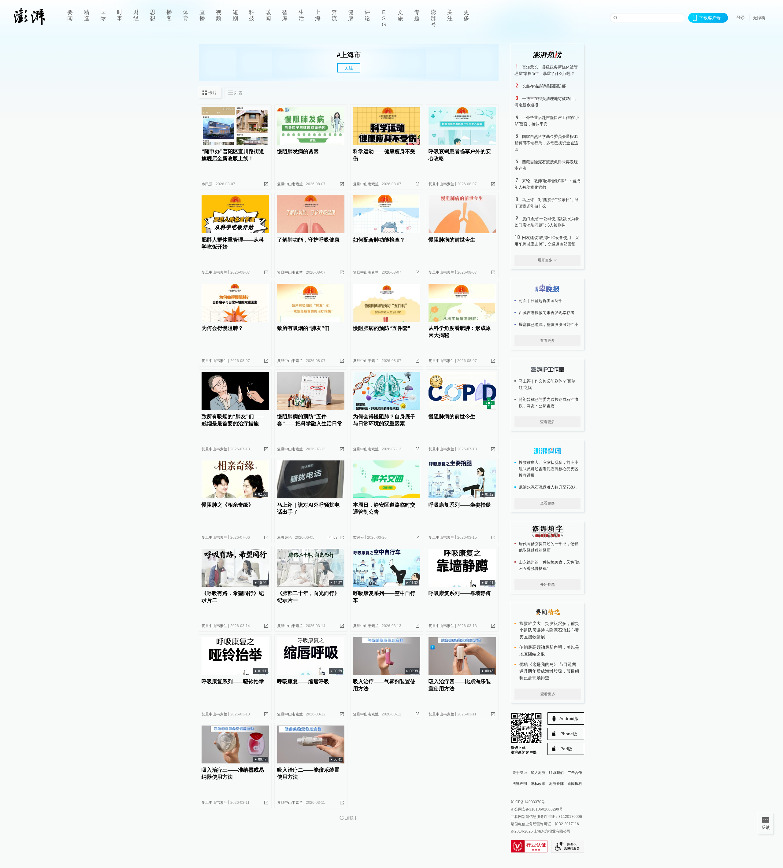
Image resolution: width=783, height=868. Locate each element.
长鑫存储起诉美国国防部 (544, 86)
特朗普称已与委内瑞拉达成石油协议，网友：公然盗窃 (548, 402)
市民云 (207, 184)
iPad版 (565, 748)
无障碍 (759, 17)
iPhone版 (568, 733)
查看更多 (547, 340)
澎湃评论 (284, 537)
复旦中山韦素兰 (290, 184)
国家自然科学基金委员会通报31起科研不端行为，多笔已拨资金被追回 (546, 143)
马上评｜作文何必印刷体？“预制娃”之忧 (547, 384)
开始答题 (547, 584)
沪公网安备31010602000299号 (537, 809)
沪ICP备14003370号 (528, 802)
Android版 (569, 718)
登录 (741, 17)
